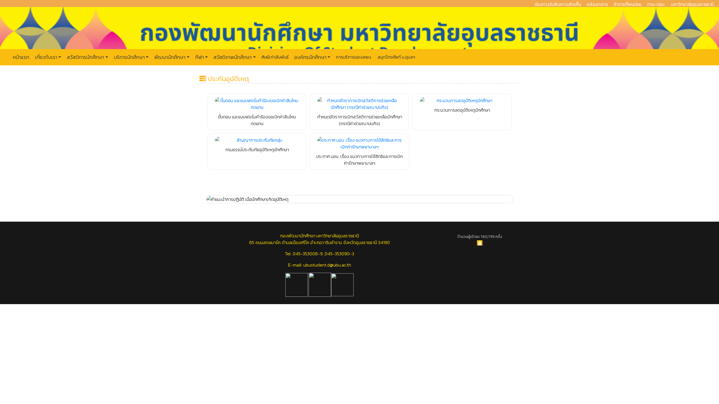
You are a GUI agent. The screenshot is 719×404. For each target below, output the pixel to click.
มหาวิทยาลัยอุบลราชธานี (692, 4)
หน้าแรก (21, 57)
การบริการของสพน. (353, 57)
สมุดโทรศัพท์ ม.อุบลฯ (395, 57)
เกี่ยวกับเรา (45, 57)
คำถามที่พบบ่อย (627, 4)
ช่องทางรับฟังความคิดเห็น (558, 4)
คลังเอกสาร (597, 4)
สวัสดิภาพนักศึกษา (232, 57)
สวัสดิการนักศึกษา (85, 57)
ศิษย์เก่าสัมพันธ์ (274, 57)
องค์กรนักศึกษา (309, 57)
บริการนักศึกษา (129, 57)
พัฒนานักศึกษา (169, 57)
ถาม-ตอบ (656, 4)
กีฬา (199, 57)
